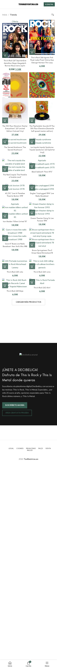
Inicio (5, 14)
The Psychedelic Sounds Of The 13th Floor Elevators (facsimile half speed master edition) (42, 128)
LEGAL (11, 448)
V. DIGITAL (49, 4)
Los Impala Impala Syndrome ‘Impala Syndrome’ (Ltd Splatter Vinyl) (42, 149)
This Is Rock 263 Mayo (15, 291)
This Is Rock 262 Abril (42, 287)
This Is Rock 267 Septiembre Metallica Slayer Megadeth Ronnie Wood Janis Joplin (15, 63)
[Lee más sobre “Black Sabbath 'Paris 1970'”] (32, 166)
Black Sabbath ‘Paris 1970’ (42, 172)
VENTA (48, 448)
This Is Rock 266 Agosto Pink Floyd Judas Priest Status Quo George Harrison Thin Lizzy (42, 60)
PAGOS (29, 450)
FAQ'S (40, 448)
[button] (5, 55)
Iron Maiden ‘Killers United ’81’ (15, 221)
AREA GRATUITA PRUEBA (17, 413)
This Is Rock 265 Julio (15, 272)
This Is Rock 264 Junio (42, 272)
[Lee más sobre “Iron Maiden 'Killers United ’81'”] (5, 216)
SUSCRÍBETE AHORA (14, 405)
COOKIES (19, 448)
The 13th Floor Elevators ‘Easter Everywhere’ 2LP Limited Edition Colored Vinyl (14, 128)
